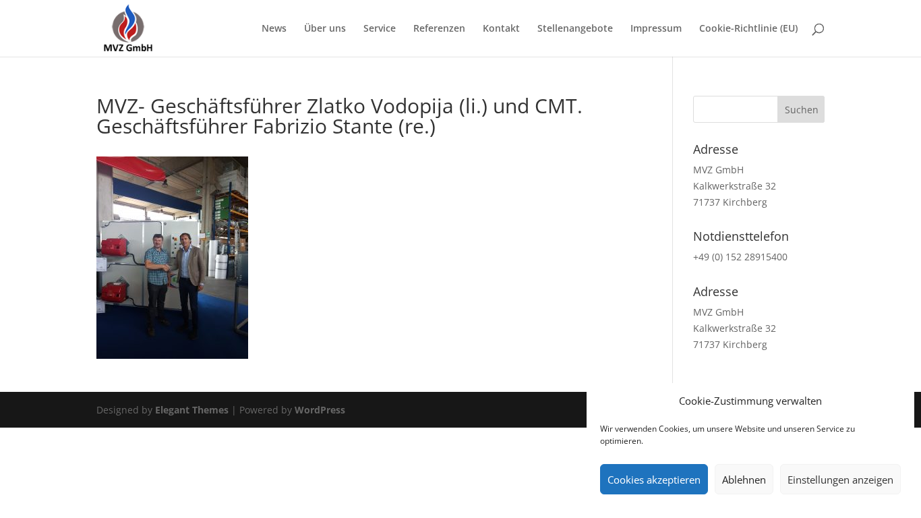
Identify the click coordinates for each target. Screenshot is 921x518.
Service (379, 29)
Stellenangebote (575, 29)
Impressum (656, 29)
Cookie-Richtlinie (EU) (748, 29)
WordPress (320, 409)
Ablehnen (744, 479)
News (274, 29)
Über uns (325, 29)
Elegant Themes (192, 409)
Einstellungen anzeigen (840, 479)
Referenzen (439, 29)
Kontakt (501, 29)
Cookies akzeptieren (654, 479)
